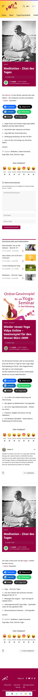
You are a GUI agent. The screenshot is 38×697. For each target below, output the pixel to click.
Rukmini (14, 81)
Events (6, 64)
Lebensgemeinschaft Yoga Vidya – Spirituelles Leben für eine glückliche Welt (19, 605)
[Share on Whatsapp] (17, 694)
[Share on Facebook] (8, 694)
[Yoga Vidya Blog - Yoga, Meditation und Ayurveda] (11, 6)
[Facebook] (27, 678)
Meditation (14, 151)
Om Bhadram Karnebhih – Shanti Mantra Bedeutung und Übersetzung (17, 420)
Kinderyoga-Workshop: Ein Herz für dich (17, 136)
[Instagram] (32, 678)
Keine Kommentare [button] (28, 651)
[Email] (25, 694)
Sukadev (11, 322)
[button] (4, 6)
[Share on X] (12, 694)
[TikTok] (34, 678)
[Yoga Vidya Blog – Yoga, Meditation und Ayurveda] (5, 678)
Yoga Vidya (5, 154)
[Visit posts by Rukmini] (6, 82)
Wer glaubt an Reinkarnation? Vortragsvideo (19, 403)
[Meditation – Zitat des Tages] (30, 277)
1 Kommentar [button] (30, 473)
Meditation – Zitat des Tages (12, 275)
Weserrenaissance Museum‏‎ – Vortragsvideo (19, 610)
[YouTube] (29, 678)
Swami (5, 100)
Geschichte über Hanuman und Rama (17, 129)
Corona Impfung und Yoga (11, 266)
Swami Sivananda (24, 151)
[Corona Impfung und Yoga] (30, 268)
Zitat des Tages (19, 154)
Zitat (11, 154)
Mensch (7, 95)
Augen (25, 561)
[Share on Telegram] (21, 694)
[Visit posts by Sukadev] (6, 348)
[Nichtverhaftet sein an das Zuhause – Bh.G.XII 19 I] (30, 247)
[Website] (35, 449)
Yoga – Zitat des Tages (12, 589)
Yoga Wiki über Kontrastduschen (15, 133)
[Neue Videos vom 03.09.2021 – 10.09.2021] (30, 257)
